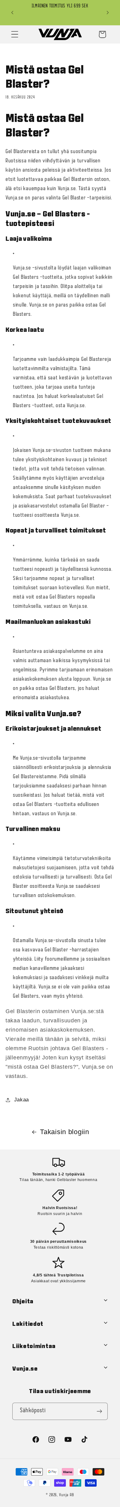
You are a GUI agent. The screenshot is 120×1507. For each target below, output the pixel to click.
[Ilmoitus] (107, 12)
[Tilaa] (99, 1411)
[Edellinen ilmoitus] (12, 12)
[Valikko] (15, 34)
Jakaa (21, 1100)
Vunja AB (66, 1495)
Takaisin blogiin (64, 1132)
